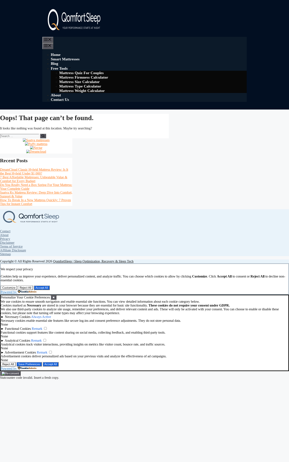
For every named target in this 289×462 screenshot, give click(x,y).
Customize (8, 287)
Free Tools (59, 68)
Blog (54, 63)
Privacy (5, 239)
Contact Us (60, 99)
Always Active (41, 317)
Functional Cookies (18, 328)
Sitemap (5, 254)
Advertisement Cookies (20, 352)
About (56, 95)
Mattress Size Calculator (79, 82)
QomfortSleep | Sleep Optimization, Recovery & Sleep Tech (93, 261)
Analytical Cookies (17, 340)
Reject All (25, 287)
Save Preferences (29, 364)
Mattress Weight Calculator (82, 91)
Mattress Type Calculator (80, 86)
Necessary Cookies (17, 317)
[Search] (43, 136)
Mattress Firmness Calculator (83, 77)
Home (56, 55)
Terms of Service (11, 246)
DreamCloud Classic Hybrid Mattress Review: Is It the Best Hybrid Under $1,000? (34, 171)
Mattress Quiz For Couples (81, 73)
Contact (5, 231)
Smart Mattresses (65, 59)
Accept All (42, 287)
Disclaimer (7, 242)
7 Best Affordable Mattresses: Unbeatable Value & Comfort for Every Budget (33, 179)
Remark (37, 328)
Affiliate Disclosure (13, 250)
